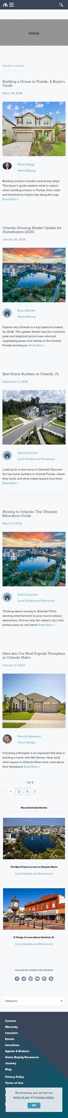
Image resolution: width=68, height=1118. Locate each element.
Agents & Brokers (17, 1051)
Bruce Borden (27, 310)
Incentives (12, 1045)
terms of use (21, 1097)
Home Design (27, 742)
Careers (10, 1021)
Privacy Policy (14, 1077)
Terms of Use (14, 1083)
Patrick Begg (26, 164)
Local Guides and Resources (36, 459)
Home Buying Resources (22, 1057)
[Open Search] (61, 4)
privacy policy (45, 1097)
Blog (8, 1069)
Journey (10, 1063)
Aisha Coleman (28, 453)
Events (9, 1039)
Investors (11, 1033)
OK (34, 1105)
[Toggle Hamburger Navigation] (8, 4)
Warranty (11, 1027)
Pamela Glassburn (29, 736)
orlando (19, 66)
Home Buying (27, 170)
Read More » (10, 199)
